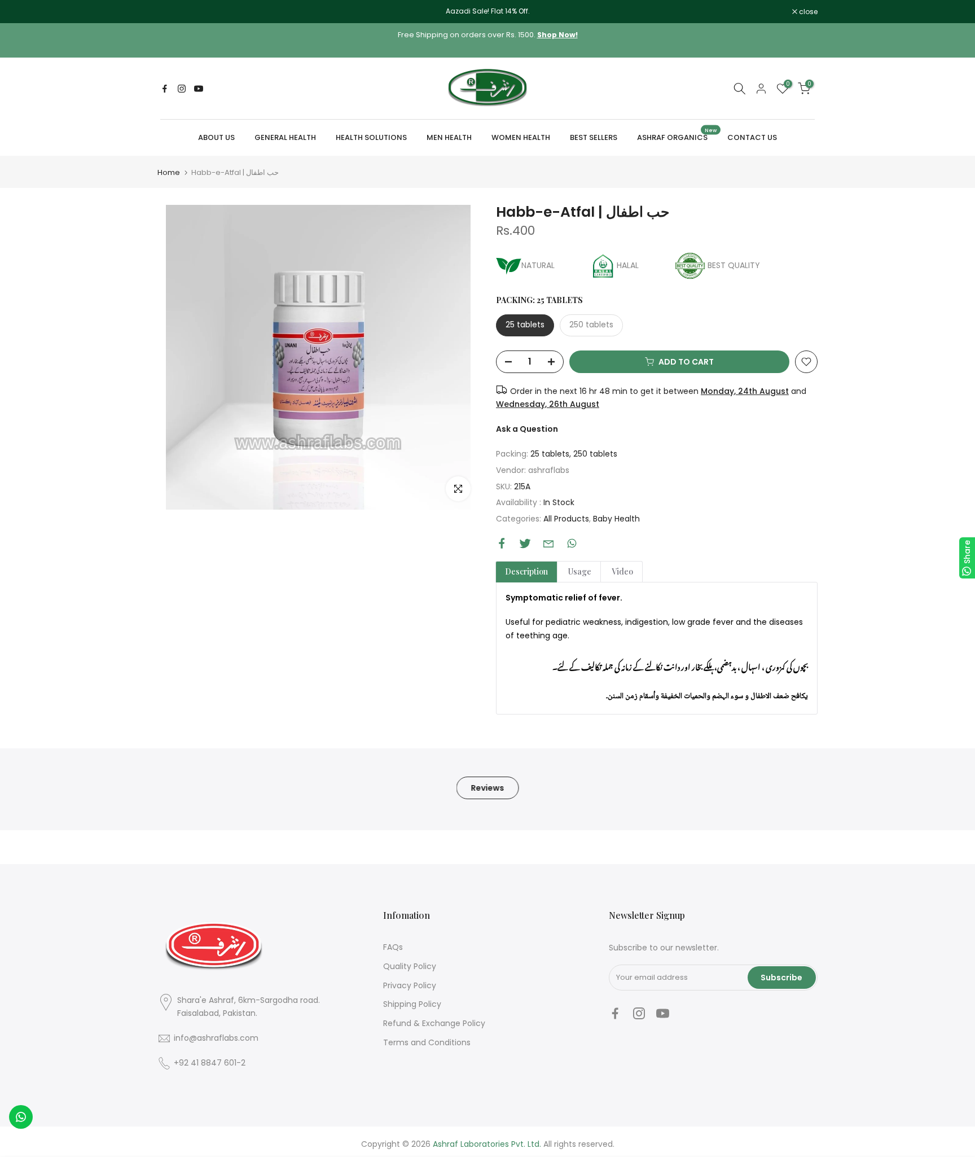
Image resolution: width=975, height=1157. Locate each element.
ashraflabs (548, 470)
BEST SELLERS (593, 137)
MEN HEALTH (449, 137)
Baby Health (616, 518)
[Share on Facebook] (502, 543)
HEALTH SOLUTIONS (371, 137)
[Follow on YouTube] (198, 88)
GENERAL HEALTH (285, 137)
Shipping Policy (412, 1004)
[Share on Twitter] (525, 543)
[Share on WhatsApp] (572, 543)
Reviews (487, 788)
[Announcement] (487, 11)
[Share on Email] (548, 543)
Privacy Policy (409, 985)
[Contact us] (21, 1117)
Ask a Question (527, 429)
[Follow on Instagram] (182, 88)
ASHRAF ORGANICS (677, 137)
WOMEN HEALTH (520, 137)
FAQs (393, 947)
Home (168, 172)
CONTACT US (752, 137)
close (172, 11)
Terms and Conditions (427, 1042)
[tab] (526, 571)
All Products (566, 518)
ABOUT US (216, 137)
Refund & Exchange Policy (434, 1023)
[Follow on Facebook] (164, 88)
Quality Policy (409, 966)
